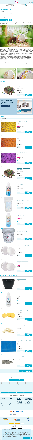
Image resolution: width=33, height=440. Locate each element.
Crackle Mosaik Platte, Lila (22, 152)
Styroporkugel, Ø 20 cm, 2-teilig (23, 261)
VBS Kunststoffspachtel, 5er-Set (23, 325)
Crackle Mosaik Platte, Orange (22, 137)
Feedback (24, 392)
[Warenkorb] (32, 3)
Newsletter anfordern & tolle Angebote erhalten (16, 375)
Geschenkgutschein (11, 400)
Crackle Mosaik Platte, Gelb (22, 121)
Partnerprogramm (3, 401)
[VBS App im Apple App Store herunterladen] (19, 428)
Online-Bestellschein (19, 401)
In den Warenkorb (28, 95)
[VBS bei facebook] (14, 395)
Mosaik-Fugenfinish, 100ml (22, 215)
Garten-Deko (10, 7)
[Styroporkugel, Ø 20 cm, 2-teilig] (8, 266)
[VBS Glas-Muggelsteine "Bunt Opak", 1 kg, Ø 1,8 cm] (8, 90)
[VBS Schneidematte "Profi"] (8, 346)
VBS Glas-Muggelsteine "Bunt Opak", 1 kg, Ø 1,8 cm (24, 85)
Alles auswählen (4, 118)
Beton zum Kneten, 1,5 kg (22, 231)
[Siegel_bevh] (17, 419)
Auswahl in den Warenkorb (24, 371)
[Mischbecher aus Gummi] (8, 284)
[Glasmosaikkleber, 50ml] (8, 189)
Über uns (2, 399)
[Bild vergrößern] (31, 26)
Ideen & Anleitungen (5, 7)
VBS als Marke (2, 402)
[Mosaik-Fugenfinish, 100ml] (8, 220)
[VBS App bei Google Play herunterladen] (14, 428)
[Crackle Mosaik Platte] (8, 127)
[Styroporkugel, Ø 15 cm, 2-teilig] (8, 251)
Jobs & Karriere (3, 400)
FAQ (9, 404)
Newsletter (10, 402)
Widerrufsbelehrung (19, 405)
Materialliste (3, 20)
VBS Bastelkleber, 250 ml (21, 295)
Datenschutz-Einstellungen (20, 406)
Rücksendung (18, 404)
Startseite (1, 7)
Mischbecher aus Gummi (21, 279)
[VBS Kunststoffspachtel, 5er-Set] (8, 330)
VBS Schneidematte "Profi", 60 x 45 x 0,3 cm (24, 341)
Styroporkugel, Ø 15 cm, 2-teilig (23, 245)
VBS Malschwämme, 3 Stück (22, 310)
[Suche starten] (26, 5)
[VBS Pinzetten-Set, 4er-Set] (8, 361)
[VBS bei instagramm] (16, 395)
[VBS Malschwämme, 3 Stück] (8, 315)
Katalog (10, 399)
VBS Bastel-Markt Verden (4, 403)
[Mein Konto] (30, 3)
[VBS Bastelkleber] (8, 299)
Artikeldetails (20, 92)
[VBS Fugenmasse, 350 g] (8, 204)
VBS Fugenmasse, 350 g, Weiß (23, 200)
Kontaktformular (8, 392)
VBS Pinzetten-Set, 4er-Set (22, 356)
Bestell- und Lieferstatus (28, 406)
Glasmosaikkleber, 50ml (21, 184)
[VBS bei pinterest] (17, 395)
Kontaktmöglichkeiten (28, 405)
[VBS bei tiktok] (21, 395)
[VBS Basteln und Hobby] (16, 2)
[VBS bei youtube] (19, 395)
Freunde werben (11, 401)
